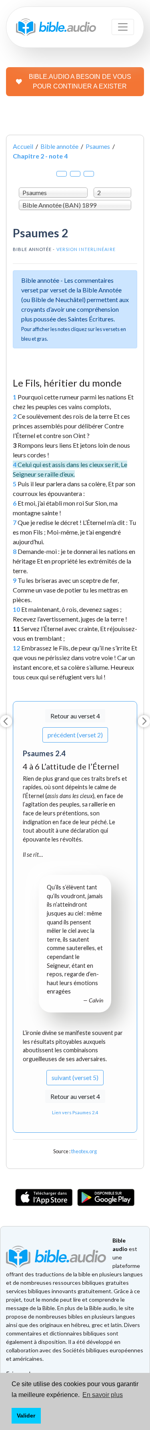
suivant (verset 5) (75, 1077)
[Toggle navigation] (123, 27)
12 (16, 648)
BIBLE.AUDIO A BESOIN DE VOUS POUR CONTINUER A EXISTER (80, 81)
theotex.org (84, 1151)
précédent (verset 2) (75, 735)
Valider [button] (26, 1415)
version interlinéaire (86, 249)
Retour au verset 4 (75, 716)
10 (16, 609)
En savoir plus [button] (102, 1394)
